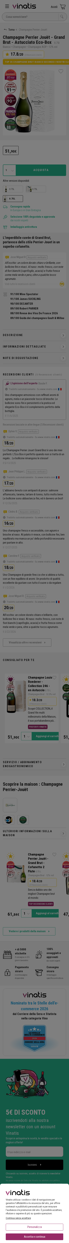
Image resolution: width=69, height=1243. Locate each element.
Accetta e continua (34, 1236)
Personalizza (34, 1227)
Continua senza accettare (18, 1218)
